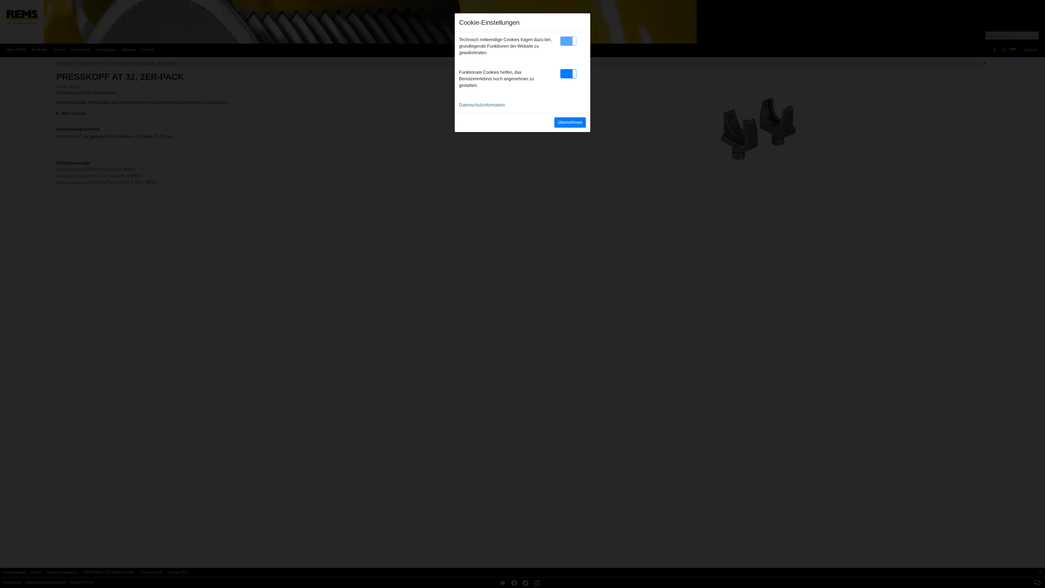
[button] (568, 41)
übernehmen (570, 122)
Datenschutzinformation (482, 105)
